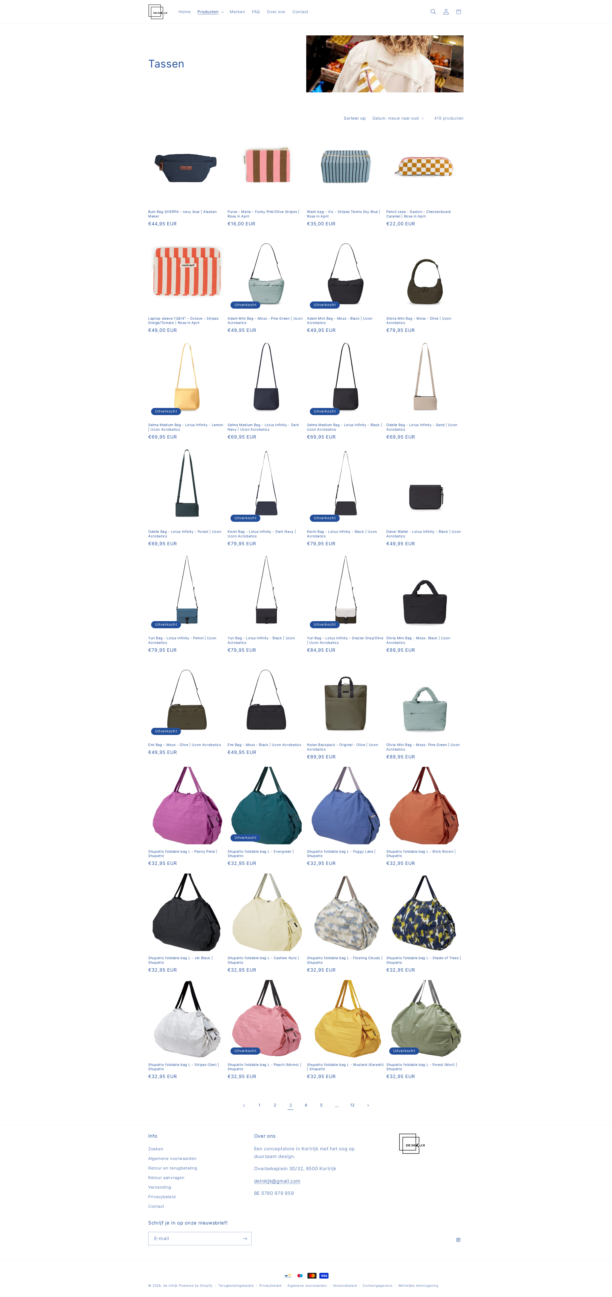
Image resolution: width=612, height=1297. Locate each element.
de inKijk (170, 1285)
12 (352, 1105)
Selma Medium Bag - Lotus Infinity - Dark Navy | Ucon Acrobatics (263, 427)
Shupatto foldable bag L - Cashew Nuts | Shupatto (263, 960)
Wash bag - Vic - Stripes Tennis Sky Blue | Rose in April (343, 214)
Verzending (159, 1187)
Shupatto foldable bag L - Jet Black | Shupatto (180, 960)
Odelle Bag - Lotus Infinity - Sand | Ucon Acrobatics (421, 427)
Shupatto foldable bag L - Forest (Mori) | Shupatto (421, 1067)
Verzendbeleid (345, 1285)
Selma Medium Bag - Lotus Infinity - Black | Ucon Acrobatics (344, 427)
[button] (210, 12)
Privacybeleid (161, 1197)
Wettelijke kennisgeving (418, 1285)
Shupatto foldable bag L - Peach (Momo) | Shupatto (264, 1067)
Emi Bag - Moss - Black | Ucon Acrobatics (264, 745)
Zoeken (155, 1149)
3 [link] (290, 1105)
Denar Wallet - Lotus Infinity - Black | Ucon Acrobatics (423, 533)
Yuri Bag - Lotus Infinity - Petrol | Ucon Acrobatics (182, 640)
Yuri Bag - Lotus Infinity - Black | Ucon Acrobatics (261, 640)
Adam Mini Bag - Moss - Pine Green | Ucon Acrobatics (265, 320)
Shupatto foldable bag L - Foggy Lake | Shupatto (341, 853)
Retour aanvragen (166, 1177)
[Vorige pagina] (244, 1105)
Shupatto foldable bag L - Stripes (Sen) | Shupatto (183, 1067)
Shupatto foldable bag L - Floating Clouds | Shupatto (344, 960)
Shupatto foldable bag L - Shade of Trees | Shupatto (423, 960)
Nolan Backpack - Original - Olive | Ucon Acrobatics (342, 747)
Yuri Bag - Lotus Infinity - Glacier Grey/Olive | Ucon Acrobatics (345, 640)
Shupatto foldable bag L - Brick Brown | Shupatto (421, 853)
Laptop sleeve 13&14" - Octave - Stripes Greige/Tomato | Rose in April (183, 320)
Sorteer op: (355, 118)
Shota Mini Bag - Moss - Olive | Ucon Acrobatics (418, 320)
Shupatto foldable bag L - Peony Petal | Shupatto (183, 853)
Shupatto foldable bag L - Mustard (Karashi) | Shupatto (345, 1067)
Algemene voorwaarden (172, 1158)
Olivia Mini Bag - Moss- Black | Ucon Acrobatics (418, 640)
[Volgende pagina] (368, 1105)
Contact (156, 1206)
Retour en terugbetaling (172, 1168)
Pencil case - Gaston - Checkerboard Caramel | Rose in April (418, 214)
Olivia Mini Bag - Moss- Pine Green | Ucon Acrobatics (423, 747)
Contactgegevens (378, 1285)
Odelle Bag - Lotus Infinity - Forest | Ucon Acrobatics (184, 533)
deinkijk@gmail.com (277, 1181)
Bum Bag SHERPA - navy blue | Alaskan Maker (182, 214)
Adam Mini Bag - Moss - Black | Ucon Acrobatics (339, 320)
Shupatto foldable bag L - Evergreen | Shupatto (261, 853)
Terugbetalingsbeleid (236, 1285)
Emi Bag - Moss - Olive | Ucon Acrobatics (184, 745)
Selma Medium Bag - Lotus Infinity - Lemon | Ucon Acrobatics (185, 427)
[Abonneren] (245, 1238)
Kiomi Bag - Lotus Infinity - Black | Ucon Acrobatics (342, 533)
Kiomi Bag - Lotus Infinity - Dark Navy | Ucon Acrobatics (262, 533)
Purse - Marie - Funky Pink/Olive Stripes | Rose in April (264, 214)
